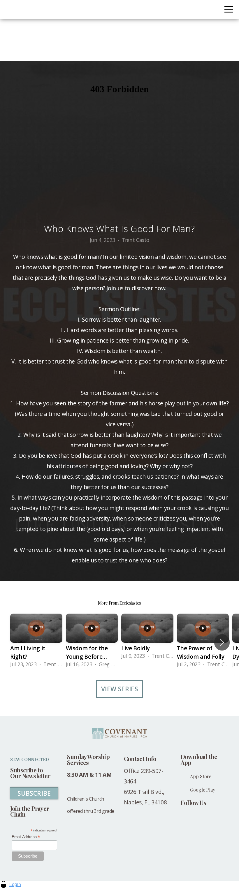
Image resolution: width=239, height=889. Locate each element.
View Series (119, 689)
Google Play (202, 790)
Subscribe (34, 793)
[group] (36, 642)
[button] (222, 642)
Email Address (26, 837)
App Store (200, 776)
